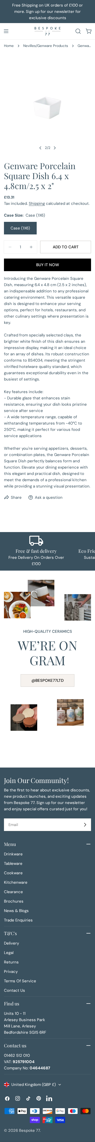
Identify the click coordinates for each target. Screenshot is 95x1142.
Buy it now (47, 264)
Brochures (13, 901)
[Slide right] (54, 148)
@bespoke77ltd (47, 680)
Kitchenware (15, 882)
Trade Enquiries (18, 920)
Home (9, 46)
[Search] (78, 31)
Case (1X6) (20, 228)
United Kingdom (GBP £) (33, 1084)
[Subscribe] (85, 824)
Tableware (13, 863)
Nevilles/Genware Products (45, 46)
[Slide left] (40, 148)
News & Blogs (16, 910)
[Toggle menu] (6, 31)
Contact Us (14, 990)
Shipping (37, 203)
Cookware (13, 873)
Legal (8, 952)
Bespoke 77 (29, 1130)
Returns (11, 962)
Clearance (13, 891)
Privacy (11, 971)
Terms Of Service (20, 981)
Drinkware (13, 854)
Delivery (11, 943)
